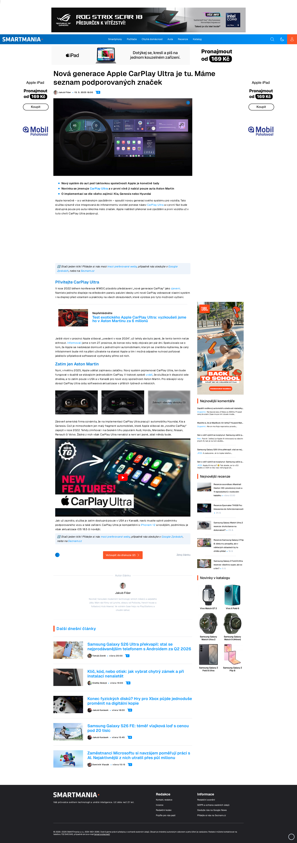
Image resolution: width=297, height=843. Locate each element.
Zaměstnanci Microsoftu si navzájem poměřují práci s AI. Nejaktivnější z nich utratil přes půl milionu (138, 755)
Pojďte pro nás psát (165, 815)
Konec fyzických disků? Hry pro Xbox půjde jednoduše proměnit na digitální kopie (139, 701)
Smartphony (115, 39)
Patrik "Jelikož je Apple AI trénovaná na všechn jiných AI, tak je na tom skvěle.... (220, 440)
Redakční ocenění (206, 799)
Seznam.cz (87, 270)
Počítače (132, 39)
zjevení (175, 288)
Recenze (183, 39)
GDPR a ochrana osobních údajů (213, 805)
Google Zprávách (172, 536)
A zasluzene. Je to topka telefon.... (214, 453)
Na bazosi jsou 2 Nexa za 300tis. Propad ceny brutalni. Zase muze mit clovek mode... (219, 413)
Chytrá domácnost (152, 39)
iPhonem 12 (148, 525)
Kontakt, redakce (164, 799)
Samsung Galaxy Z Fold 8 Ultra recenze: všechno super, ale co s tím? (228, 565)
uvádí (149, 374)
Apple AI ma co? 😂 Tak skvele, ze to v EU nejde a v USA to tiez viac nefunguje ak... (218, 466)
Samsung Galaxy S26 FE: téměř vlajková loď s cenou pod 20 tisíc (138, 728)
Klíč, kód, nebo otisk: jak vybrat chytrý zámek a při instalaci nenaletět (135, 674)
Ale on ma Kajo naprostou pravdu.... (217, 426)
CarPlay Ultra (99, 188)
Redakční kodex (164, 810)
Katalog (197, 39)
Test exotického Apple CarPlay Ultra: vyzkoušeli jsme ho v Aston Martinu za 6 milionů (139, 319)
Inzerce (159, 805)
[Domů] (22, 39)
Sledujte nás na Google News (212, 810)
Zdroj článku (183, 554)
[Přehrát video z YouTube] (122, 478)
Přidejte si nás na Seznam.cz (211, 815)
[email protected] (102, 834)
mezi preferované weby (122, 266)
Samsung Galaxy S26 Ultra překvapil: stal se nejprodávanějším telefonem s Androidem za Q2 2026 (139, 646)
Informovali (74, 343)
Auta (170, 39)
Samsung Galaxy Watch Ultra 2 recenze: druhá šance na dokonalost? (228, 526)
